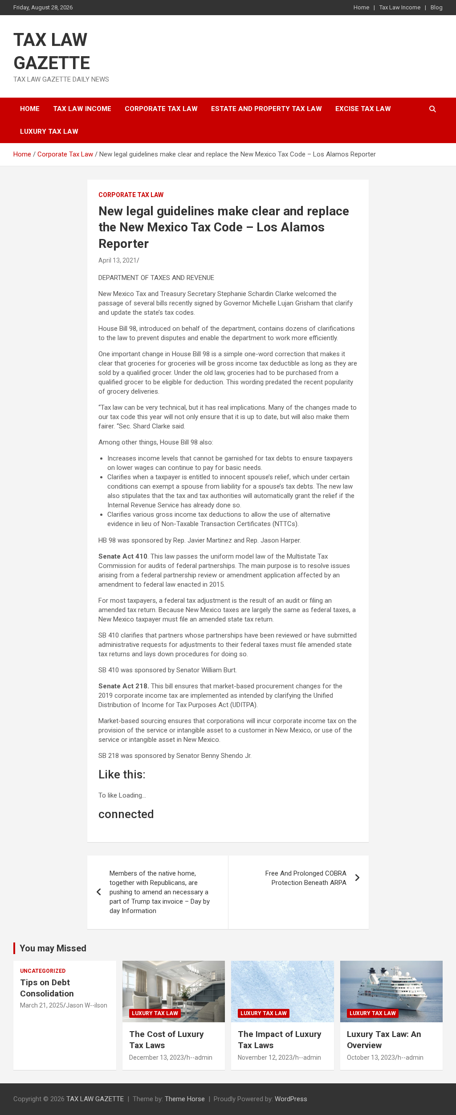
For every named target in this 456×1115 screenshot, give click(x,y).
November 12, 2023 (265, 1057)
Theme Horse (185, 1099)
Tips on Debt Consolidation (48, 988)
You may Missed (53, 948)
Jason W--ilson (86, 1005)
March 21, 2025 (41, 1005)
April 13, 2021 (117, 260)
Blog (437, 7)
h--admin (199, 1057)
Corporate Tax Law (161, 109)
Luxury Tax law (49, 132)
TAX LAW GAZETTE (95, 1099)
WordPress (291, 1099)
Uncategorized (42, 971)
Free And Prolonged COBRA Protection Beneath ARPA (305, 878)
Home (361, 7)
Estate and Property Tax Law (266, 109)
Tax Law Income (399, 7)
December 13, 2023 (156, 1057)
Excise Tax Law (363, 109)
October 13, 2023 (371, 1057)
